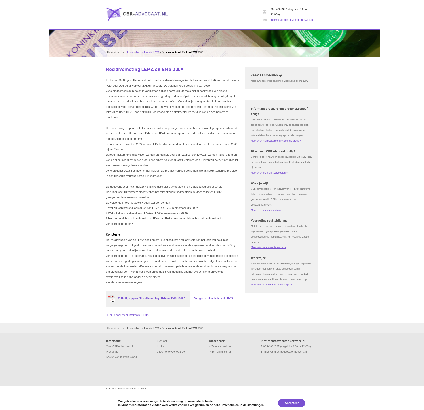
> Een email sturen (220, 351)
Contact (162, 341)
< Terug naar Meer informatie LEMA (127, 315)
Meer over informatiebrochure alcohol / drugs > (276, 140)
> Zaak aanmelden (220, 346)
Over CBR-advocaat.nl (119, 346)
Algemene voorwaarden (171, 351)
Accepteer (292, 403)
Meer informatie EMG (147, 52)
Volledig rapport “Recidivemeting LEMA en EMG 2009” (151, 298)
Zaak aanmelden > (266, 75)
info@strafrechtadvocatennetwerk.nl (292, 19)
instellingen (255, 405)
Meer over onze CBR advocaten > (269, 172)
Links (160, 346)
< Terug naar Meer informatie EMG (212, 298)
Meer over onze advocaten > (266, 210)
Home (130, 52)
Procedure (112, 351)
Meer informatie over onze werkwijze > (271, 284)
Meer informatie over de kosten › (268, 247)
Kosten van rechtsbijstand (121, 357)
